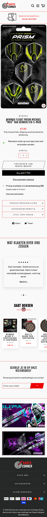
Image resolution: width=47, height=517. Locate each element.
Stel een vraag (23, 215)
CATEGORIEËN (23, 484)
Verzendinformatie (23, 209)
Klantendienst (23, 492)
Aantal (23, 151)
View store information (14, 194)
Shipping (23, 132)
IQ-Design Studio (37, 510)
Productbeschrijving (23, 203)
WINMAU (23, 116)
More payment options (23, 179)
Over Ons (23, 475)
